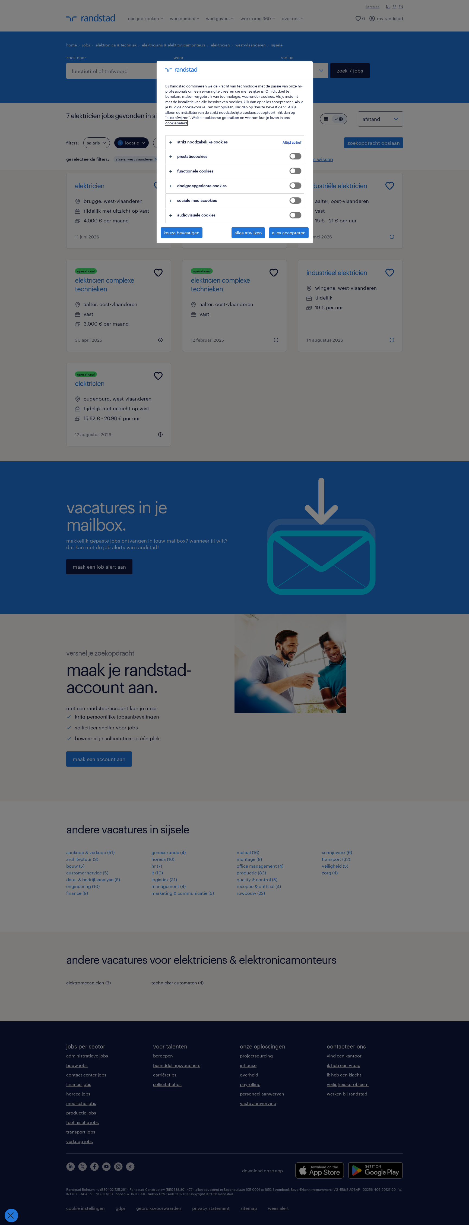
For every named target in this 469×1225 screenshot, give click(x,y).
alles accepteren (289, 232)
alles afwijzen (248, 232)
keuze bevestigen (181, 232)
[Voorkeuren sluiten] (11, 1215)
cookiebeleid (176, 123)
